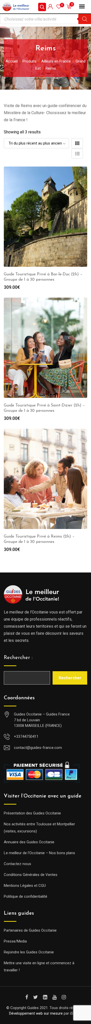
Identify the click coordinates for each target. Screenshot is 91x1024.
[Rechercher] (84, 19)
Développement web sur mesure (36, 1013)
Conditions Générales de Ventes (30, 874)
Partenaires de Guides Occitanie (30, 930)
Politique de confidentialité (25, 896)
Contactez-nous (17, 864)
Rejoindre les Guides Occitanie (29, 952)
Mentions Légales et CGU (25, 885)
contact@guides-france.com (38, 747)
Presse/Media (15, 941)
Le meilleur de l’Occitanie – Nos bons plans (39, 853)
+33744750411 (26, 736)
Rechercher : (18, 657)
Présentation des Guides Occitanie (32, 813)
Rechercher (70, 677)
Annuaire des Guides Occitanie (29, 842)
